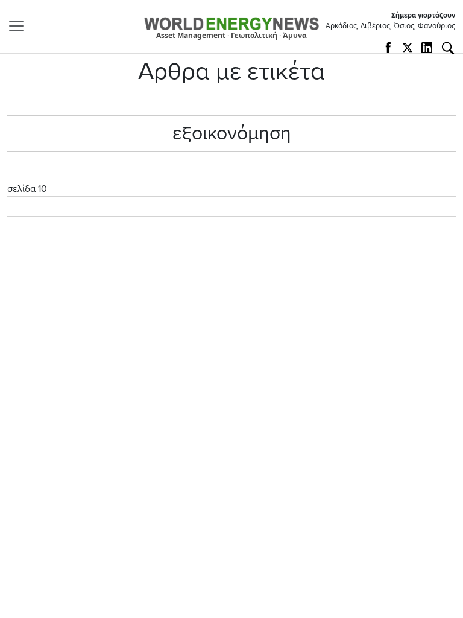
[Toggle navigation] (20, 25)
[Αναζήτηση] (448, 48)
